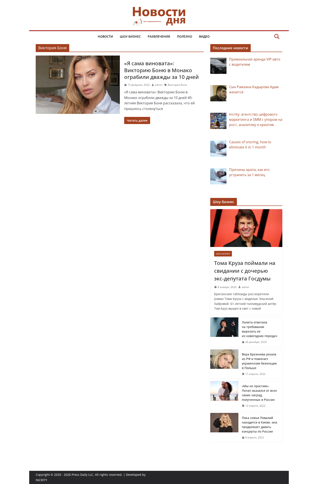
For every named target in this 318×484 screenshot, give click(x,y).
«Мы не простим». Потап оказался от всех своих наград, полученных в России (259, 393)
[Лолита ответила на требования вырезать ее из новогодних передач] (224, 332)
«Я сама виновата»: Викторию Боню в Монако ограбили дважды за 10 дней (161, 70)
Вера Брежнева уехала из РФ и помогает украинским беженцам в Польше (259, 361)
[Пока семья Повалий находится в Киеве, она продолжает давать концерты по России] (224, 427)
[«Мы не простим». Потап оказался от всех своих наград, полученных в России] (224, 395)
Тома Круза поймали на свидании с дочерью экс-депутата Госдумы (244, 270)
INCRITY (41, 480)
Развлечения (159, 36)
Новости (105, 36)
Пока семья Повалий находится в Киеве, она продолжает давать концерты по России (259, 424)
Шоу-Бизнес (130, 36)
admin (158, 85)
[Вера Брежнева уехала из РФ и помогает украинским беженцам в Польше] (224, 364)
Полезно (184, 36)
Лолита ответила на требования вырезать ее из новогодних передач (259, 329)
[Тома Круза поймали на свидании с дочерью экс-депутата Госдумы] (246, 228)
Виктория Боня (177, 85)
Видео (204, 36)
